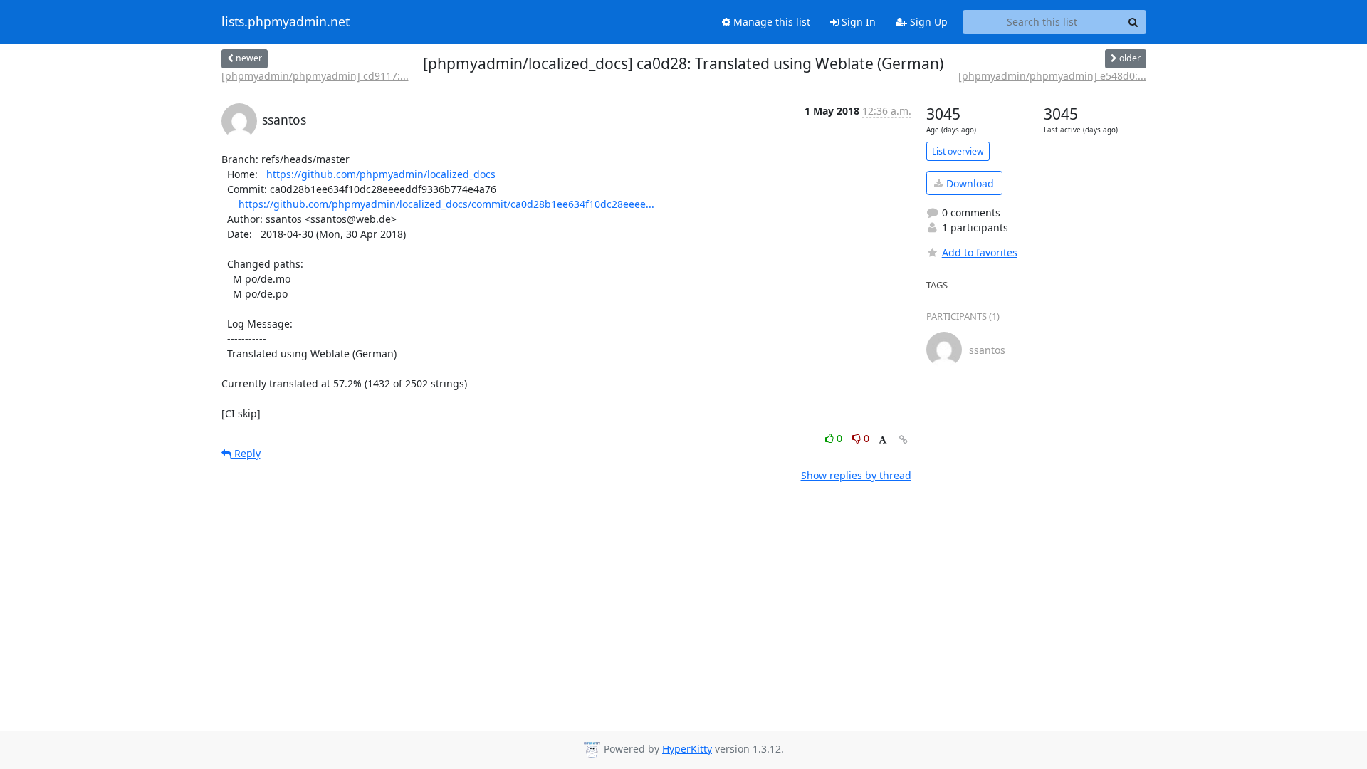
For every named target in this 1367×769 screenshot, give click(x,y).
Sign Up (927, 21)
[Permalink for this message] (903, 439)
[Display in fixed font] (882, 440)
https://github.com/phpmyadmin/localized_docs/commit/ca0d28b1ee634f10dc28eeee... (446, 204)
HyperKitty (687, 748)
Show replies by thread (856, 475)
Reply (246, 453)
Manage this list (770, 21)
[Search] (1133, 22)
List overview (958, 151)
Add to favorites (979, 252)
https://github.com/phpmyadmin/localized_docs (381, 174)
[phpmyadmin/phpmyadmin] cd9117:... (315, 76)
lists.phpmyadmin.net (285, 22)
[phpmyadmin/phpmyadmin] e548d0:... (1052, 76)
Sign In (857, 21)
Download (968, 183)
